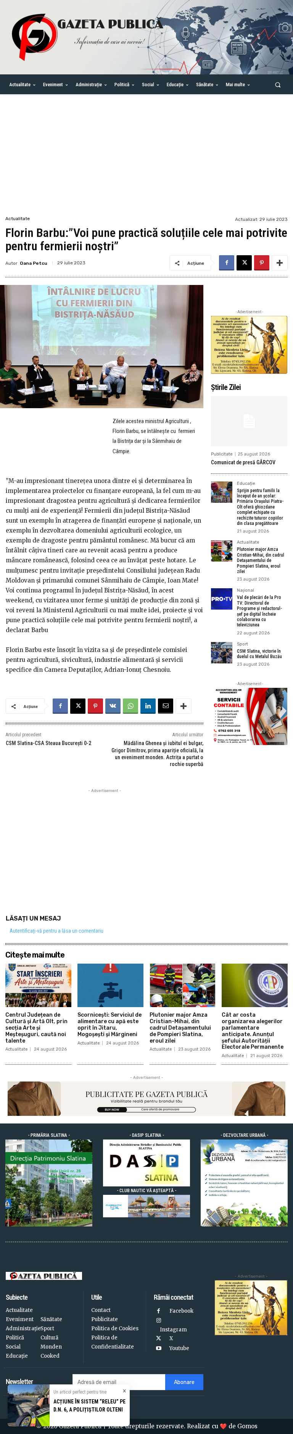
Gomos (247, 1426)
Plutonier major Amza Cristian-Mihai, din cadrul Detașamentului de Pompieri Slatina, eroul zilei (260, 560)
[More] (280, 262)
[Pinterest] (261, 262)
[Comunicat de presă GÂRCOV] (249, 421)
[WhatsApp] (130, 706)
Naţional (245, 590)
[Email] (165, 706)
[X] (244, 262)
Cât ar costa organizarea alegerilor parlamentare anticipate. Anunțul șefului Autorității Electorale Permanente (252, 1031)
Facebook (181, 1311)
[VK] (113, 706)
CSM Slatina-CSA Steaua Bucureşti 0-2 (48, 743)
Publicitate (222, 454)
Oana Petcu (33, 263)
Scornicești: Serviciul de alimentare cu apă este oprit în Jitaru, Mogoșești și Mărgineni (109, 1024)
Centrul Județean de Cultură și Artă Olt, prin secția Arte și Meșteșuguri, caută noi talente (36, 1028)
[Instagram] (158, 1321)
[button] (278, 84)
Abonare (184, 1382)
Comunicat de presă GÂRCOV (243, 462)
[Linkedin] (148, 706)
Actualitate (17, 218)
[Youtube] (158, 1349)
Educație (246, 483)
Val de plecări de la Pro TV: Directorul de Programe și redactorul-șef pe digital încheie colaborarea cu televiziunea (259, 611)
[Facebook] (226, 262)
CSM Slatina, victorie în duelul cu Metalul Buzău (259, 654)
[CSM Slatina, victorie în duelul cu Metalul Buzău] (221, 652)
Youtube (179, 1348)
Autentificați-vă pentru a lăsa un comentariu (56, 931)
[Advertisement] (146, 157)
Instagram (173, 1329)
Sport (242, 644)
